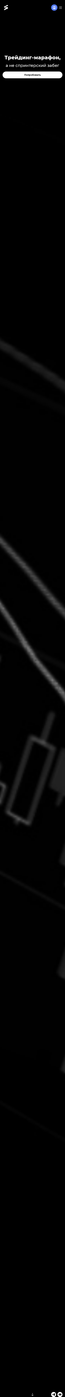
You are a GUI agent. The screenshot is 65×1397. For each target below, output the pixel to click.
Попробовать (32, 74)
